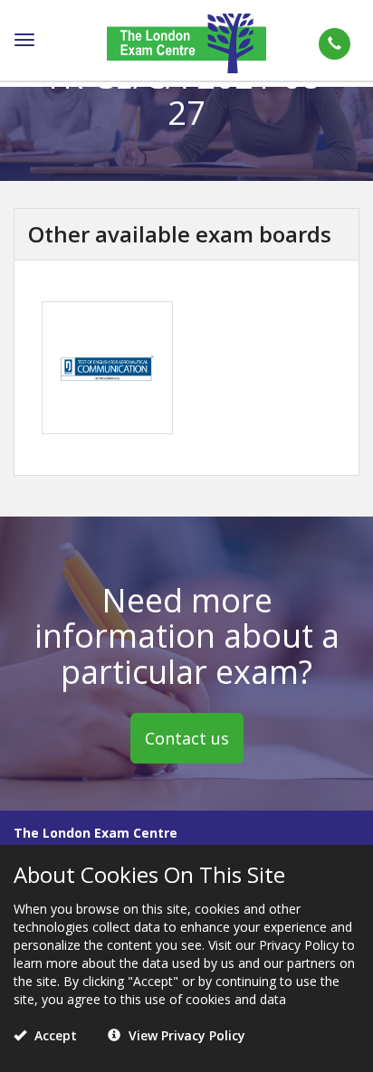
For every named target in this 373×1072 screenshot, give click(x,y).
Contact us (187, 738)
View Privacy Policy (185, 1035)
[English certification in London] (186, 42)
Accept (54, 1035)
